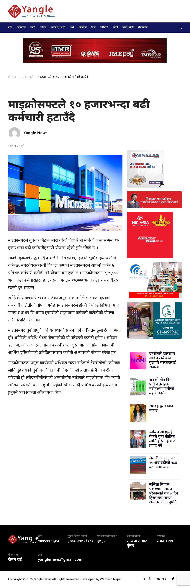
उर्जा (32, 27)
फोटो (115, 27)
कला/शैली (128, 27)
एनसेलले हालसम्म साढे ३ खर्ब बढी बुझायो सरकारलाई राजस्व (162, 361)
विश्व (93, 27)
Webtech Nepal (111, 580)
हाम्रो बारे (161, 579)
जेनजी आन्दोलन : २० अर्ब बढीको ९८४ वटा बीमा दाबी (163, 463)
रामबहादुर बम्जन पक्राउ (161, 408)
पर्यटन (43, 27)
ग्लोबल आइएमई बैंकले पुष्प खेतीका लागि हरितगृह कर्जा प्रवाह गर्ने (163, 439)
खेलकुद (83, 27)
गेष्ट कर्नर (143, 27)
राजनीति (21, 27)
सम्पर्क (147, 579)
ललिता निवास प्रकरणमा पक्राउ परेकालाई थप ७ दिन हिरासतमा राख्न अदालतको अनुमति (163, 493)
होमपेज (12, 77)
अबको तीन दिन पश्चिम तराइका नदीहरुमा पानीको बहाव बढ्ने (161, 387)
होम (10, 27)
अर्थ (72, 27)
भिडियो (104, 27)
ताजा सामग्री (27, 77)
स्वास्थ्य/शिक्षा (58, 27)
